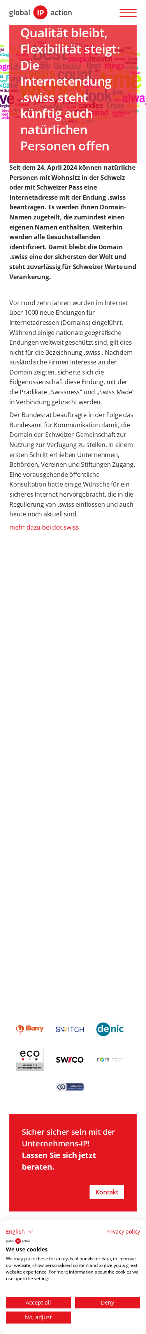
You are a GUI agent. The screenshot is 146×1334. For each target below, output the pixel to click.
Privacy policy (123, 1231)
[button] (19, 1231)
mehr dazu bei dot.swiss (44, 527)
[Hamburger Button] (128, 12)
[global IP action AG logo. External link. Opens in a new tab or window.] (18, 1240)
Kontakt (106, 1192)
